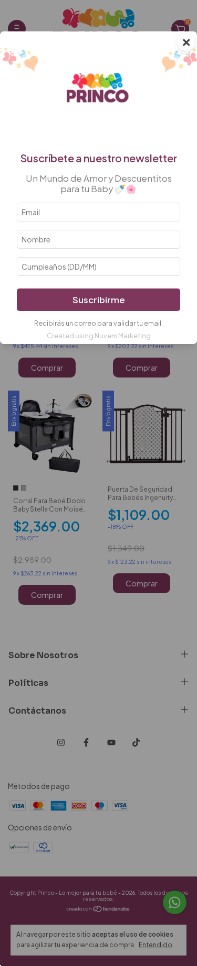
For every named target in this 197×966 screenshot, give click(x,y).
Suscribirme (98, 299)
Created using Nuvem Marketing (99, 335)
